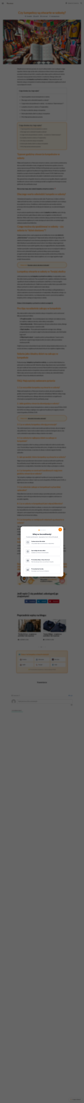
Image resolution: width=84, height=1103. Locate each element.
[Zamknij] (60, 529)
